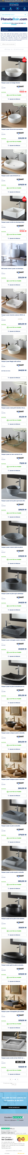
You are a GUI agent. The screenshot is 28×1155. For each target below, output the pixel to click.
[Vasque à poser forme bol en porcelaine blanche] (14, 115)
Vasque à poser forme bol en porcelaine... (12, 129)
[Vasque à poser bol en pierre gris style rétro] (14, 486)
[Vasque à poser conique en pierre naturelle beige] (14, 765)
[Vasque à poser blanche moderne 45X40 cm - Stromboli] (14, 301)
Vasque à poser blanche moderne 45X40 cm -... (13, 315)
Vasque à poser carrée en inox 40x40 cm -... (13, 1058)
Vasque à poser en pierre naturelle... (11, 825)
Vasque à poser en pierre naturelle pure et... (13, 686)
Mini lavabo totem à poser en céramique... (12, 268)
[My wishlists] (17, 8)
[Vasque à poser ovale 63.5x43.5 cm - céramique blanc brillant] (14, 161)
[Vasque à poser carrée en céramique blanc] (14, 208)
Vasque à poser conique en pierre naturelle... (13, 733)
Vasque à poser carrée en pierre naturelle (12, 872)
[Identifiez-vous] (10, 8)
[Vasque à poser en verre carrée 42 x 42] (14, 440)
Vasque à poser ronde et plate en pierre (12, 547)
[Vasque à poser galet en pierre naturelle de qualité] (14, 951)
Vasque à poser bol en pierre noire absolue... (13, 918)
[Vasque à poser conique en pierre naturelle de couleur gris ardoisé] (14, 718)
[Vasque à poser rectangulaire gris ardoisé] (14, 997)
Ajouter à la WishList (14, 99)
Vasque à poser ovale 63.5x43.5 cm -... (11, 175)
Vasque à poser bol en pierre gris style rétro (13, 500)
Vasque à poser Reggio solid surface (11, 361)
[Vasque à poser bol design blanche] (14, 68)
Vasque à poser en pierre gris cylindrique (12, 593)
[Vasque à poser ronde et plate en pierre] (14, 533)
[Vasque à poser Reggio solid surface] (14, 347)
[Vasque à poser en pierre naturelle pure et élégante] (14, 672)
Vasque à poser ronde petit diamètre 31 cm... (13, 408)
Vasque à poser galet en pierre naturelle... (12, 965)
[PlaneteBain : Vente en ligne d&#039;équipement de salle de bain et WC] (14, 19)
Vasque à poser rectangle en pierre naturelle (13, 640)
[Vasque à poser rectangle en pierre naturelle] (14, 626)
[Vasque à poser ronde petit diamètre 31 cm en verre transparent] (14, 393)
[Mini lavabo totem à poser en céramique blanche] (14, 254)
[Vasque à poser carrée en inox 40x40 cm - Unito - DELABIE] (14, 1044)
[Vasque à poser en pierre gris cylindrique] (14, 579)
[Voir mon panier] (24, 8)
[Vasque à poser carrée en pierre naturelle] (14, 858)
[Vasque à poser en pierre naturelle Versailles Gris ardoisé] (14, 811)
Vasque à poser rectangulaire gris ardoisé (12, 1011)
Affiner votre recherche (8, 44)
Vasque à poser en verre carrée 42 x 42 (11, 454)
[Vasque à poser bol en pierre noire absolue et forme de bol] (14, 904)
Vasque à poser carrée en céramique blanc (12, 222)
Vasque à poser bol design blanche (10, 82)
